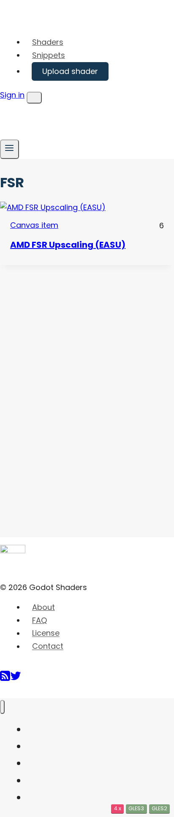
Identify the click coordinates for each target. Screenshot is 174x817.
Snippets (48, 55)
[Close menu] (2, 707)
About (43, 607)
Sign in (12, 95)
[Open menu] (9, 148)
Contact (47, 646)
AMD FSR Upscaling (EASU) (67, 245)
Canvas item (34, 225)
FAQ (39, 620)
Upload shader (70, 71)
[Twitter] (15, 679)
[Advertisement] (63, 392)
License (46, 633)
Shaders (47, 42)
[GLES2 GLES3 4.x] (87, 208)
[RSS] (5, 679)
